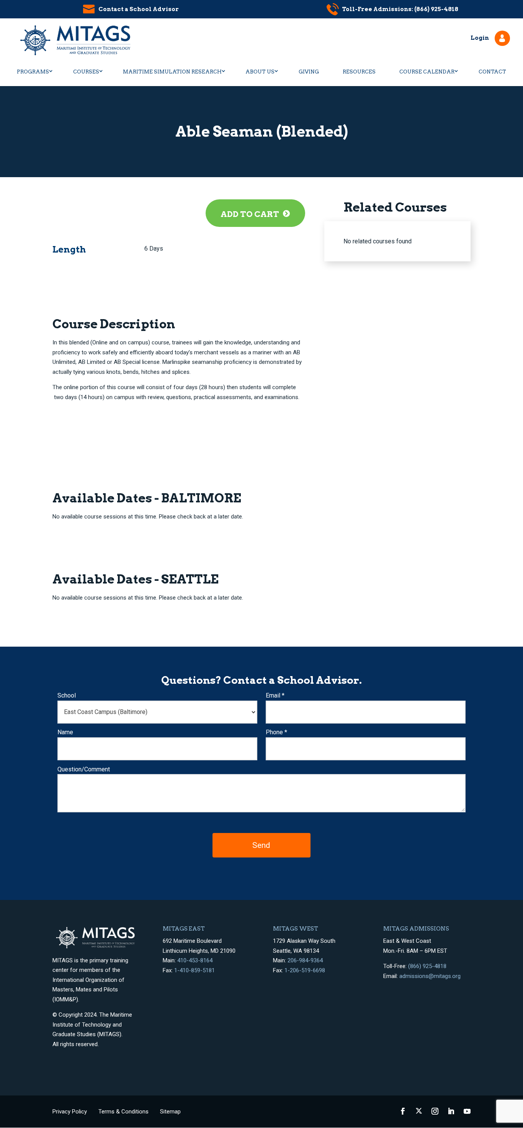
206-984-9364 (305, 960)
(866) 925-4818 (427, 966)
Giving (309, 72)
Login (480, 37)
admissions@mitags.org (430, 976)
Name (65, 732)
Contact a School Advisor (138, 9)
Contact (492, 72)
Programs (33, 72)
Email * (275, 695)
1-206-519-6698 (304, 970)
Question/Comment (83, 769)
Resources (359, 72)
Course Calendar (426, 72)
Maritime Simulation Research (172, 72)
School (66, 695)
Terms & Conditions (123, 1111)
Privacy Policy (69, 1111)
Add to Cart (250, 214)
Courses (86, 72)
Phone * (276, 732)
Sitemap (170, 1111)
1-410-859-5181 (194, 970)
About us (260, 72)
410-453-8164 (194, 960)
